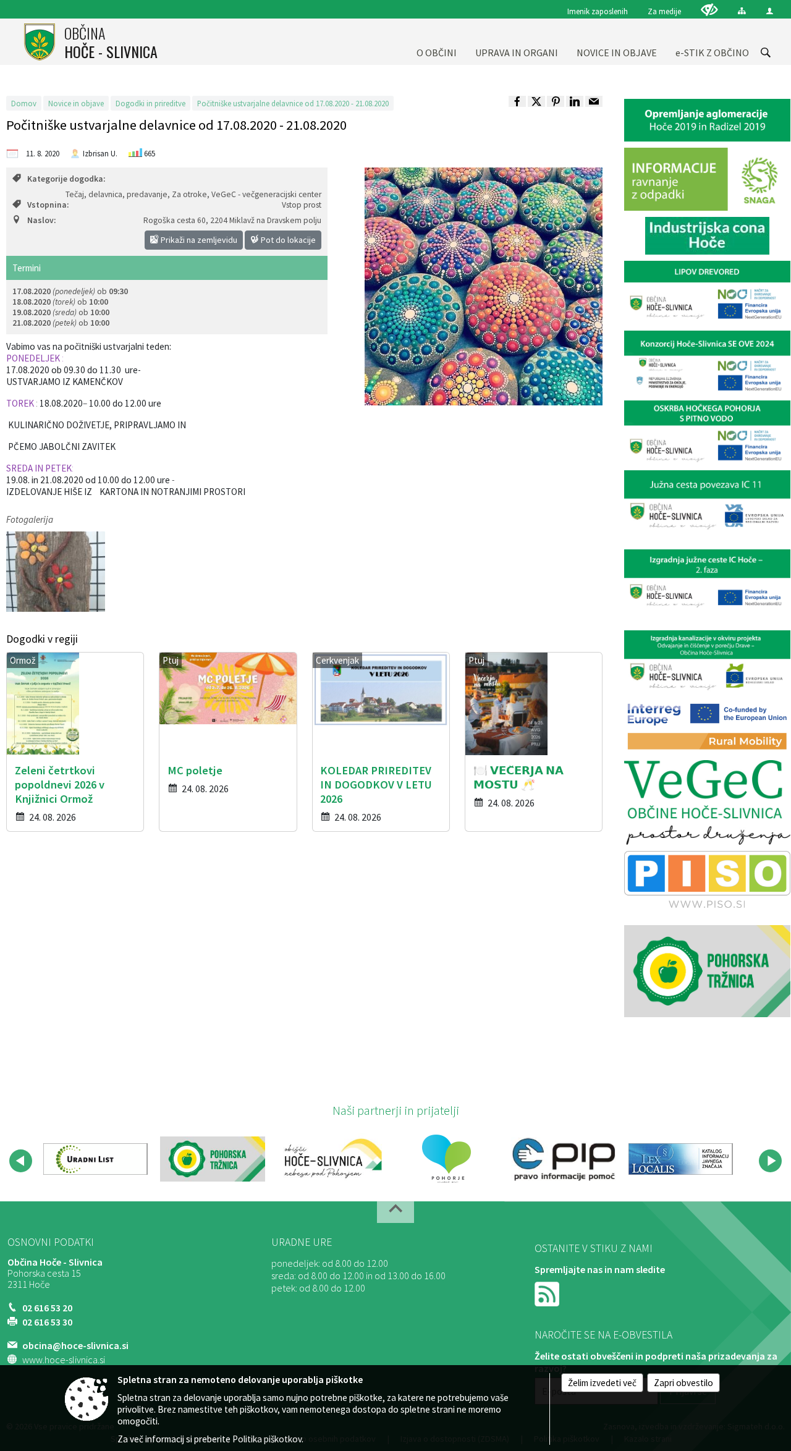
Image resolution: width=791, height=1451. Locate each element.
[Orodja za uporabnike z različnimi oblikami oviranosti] (709, 9)
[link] (517, 101)
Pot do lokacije (287, 239)
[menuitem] (436, 42)
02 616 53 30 (47, 1322)
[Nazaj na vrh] (395, 1212)
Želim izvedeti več (602, 1383)
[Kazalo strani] (742, 11)
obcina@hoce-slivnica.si (75, 1345)
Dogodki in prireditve (150, 103)
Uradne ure (301, 1242)
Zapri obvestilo (683, 1383)
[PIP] (563, 1159)
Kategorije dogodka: (66, 179)
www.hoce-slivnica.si (63, 1359)
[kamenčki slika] (55, 571)
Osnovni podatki (50, 1242)
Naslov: (41, 220)
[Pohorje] (446, 1159)
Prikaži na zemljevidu (198, 239)
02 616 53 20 (47, 1307)
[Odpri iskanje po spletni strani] (766, 52)
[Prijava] (770, 11)
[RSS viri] (548, 1293)
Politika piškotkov (267, 1439)
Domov (23, 103)
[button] (20, 1160)
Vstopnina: (48, 205)
